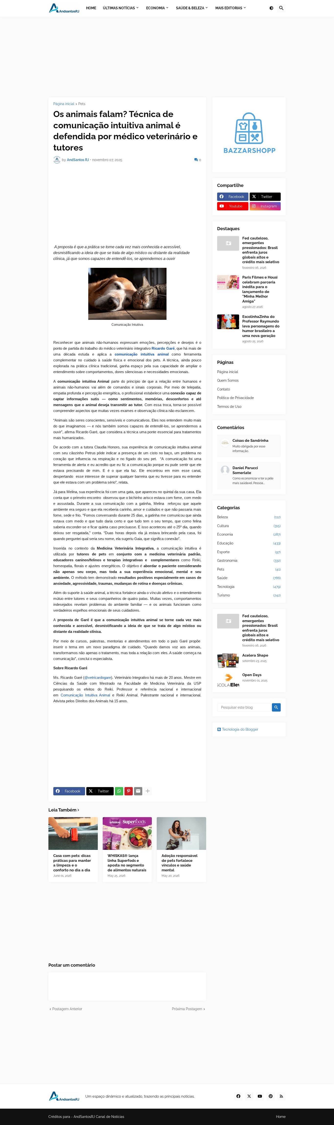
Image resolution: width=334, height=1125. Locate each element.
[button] (271, 8)
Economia (249, 534)
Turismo (249, 595)
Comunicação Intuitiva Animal (85, 695)
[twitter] (249, 1096)
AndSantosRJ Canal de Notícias (99, 1117)
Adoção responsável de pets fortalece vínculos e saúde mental (180, 863)
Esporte (249, 552)
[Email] (138, 791)
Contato (223, 389)
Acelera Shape (255, 655)
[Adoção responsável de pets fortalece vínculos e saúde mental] (181, 833)
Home (281, 1117)
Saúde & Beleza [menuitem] (190, 8)
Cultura (249, 526)
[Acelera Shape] (228, 660)
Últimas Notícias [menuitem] (119, 8)
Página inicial (63, 104)
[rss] (281, 1096)
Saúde (249, 578)
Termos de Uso (229, 407)
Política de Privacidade (235, 398)
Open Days (251, 675)
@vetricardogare (97, 678)
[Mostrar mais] (148, 791)
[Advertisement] (167, 57)
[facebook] (238, 1096)
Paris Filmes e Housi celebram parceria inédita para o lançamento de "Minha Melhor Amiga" (260, 289)
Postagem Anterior (67, 1009)
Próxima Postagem (187, 1009)
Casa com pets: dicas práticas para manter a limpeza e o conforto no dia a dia (72, 863)
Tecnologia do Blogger (240, 729)
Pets (81, 104)
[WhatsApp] (119, 791)
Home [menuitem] (91, 8)
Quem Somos (228, 380)
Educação (249, 543)
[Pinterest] (128, 791)
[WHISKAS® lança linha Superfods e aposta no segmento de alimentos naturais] (127, 833)
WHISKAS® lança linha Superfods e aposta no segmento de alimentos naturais (127, 863)
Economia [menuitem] (155, 8)
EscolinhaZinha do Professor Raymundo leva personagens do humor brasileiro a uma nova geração (260, 326)
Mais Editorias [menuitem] (228, 8)
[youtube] (260, 1096)
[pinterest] (271, 1096)
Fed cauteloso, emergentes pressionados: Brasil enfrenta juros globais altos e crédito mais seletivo (260, 250)
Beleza (249, 517)
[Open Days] (228, 680)
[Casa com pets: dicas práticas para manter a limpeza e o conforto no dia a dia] (73, 833)
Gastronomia (249, 560)
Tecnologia (249, 587)
